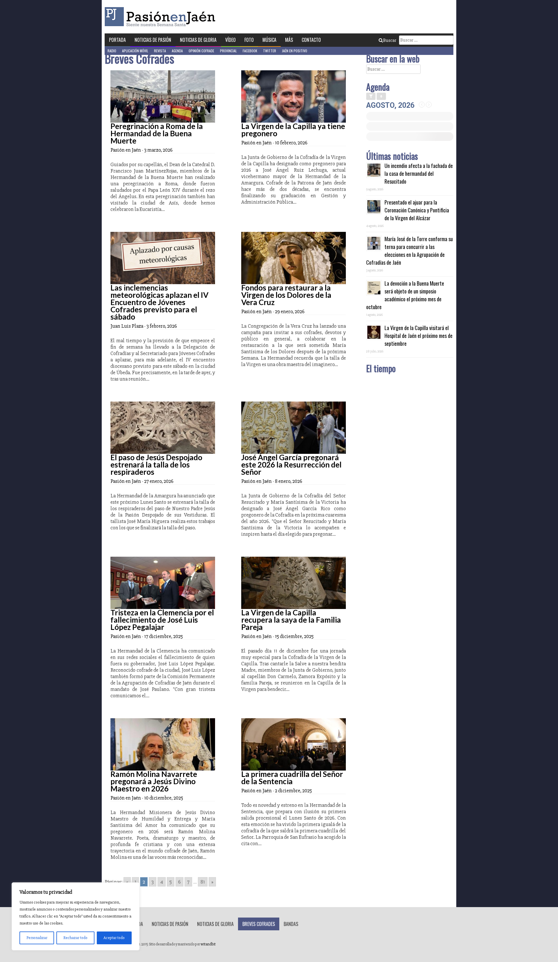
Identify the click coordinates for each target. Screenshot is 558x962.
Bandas (291, 923)
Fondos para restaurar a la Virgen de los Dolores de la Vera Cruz (286, 295)
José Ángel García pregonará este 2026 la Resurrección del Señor (291, 464)
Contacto (311, 39)
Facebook (250, 50)
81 (203, 882)
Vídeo (230, 39)
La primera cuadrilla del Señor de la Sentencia (292, 777)
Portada (117, 39)
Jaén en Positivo (294, 50)
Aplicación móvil (135, 50)
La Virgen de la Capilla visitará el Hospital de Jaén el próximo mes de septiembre (418, 335)
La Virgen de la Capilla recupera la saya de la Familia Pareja (291, 620)
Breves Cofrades (258, 923)
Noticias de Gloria (198, 39)
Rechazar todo (75, 937)
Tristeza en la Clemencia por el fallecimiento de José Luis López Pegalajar (162, 620)
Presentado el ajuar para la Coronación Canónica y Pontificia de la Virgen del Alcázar (416, 210)
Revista (160, 50)
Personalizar (36, 937)
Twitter (269, 50)
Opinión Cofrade (201, 50)
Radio (112, 50)
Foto (249, 39)
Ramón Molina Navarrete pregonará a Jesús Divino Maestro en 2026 (153, 781)
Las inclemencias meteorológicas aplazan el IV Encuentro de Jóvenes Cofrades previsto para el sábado (159, 302)
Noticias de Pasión (153, 39)
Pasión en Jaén (162, 17)
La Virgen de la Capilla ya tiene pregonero (293, 129)
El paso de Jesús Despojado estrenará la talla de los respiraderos (156, 464)
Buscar (389, 40)
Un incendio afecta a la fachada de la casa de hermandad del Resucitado (418, 173)
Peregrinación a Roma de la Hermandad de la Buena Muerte (156, 133)
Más (289, 39)
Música (269, 39)
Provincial (228, 50)
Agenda (177, 50)
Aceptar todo (114, 937)
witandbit (208, 944)
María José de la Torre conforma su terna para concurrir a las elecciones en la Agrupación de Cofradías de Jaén (409, 250)
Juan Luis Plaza (126, 326)
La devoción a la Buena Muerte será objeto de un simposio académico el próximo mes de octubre (405, 295)
